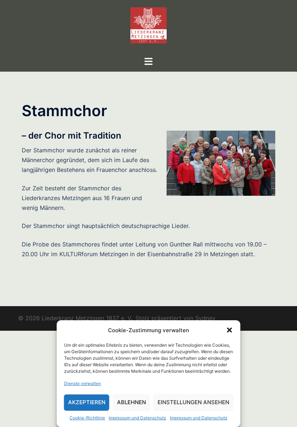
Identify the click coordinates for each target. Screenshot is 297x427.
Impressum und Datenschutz (137, 417)
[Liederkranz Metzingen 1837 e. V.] (148, 27)
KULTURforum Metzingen (93, 254)
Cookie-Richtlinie (87, 417)
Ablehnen (131, 402)
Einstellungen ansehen (193, 402)
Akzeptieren (86, 402)
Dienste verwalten (82, 383)
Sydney (205, 318)
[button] (229, 330)
